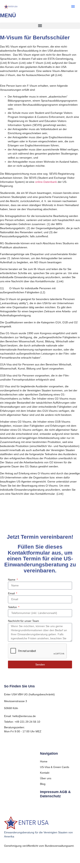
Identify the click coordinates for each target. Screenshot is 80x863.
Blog (42, 783)
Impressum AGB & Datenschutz (55, 794)
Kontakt (44, 772)
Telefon (13, 607)
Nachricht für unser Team (23, 620)
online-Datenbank (46, 181)
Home (43, 761)
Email (12, 593)
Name (12, 579)
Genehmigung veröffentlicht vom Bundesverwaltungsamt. (39, 845)
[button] (73, 6)
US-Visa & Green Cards (54, 767)
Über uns (45, 778)
